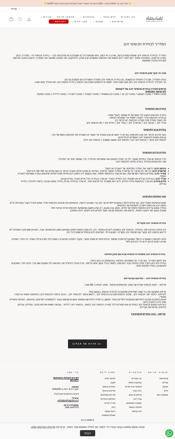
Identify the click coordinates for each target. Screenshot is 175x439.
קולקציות (88, 17)
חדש (166, 390)
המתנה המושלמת (134, 403)
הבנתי (87, 433)
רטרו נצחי (137, 390)
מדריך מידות (109, 403)
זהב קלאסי (137, 411)
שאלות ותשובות (108, 415)
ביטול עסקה (110, 411)
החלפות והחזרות (108, 399)
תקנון (113, 382)
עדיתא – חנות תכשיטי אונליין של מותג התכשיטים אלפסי (138, 285)
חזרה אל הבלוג (85, 344)
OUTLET (60, 21)
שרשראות (117, 21)
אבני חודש (80, 21)
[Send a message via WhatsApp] (169, 433)
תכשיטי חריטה (66, 17)
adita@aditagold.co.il (68, 400)
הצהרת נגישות (109, 386)
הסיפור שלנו (110, 378)
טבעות (99, 21)
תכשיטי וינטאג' (135, 407)
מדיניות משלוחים (108, 395)
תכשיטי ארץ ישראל (133, 386)
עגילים (47, 17)
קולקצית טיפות (135, 382)
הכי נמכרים (128, 17)
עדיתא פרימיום (135, 395)
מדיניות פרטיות (108, 390)
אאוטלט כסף (162, 395)
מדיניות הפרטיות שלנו (43, 427)
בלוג (113, 407)
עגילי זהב (137, 399)
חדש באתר (109, 17)
